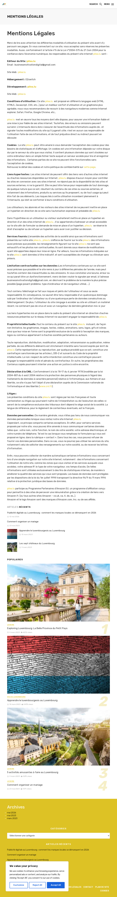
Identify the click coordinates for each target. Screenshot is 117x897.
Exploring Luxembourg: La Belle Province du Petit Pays (37, 628)
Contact (88, 887)
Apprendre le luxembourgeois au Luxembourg (42, 530)
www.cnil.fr (46, 386)
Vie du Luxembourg (16, 697)
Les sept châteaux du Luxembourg (37, 543)
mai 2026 (11, 812)
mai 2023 (11, 815)
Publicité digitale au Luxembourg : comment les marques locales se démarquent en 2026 (51, 512)
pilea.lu (97, 54)
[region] (37, 876)
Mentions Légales (71, 887)
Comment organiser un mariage (23, 521)
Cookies (104, 891)
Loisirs (10, 625)
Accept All (56, 885)
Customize (18, 885)
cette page (89, 167)
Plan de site (102, 887)
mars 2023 (12, 818)
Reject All (37, 885)
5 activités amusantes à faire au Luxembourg (32, 772)
